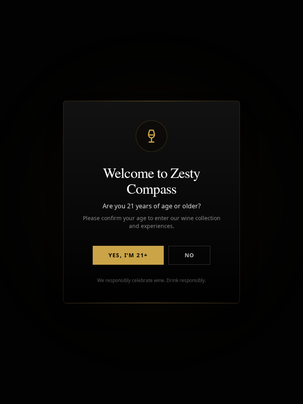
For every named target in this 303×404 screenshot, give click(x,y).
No (190, 255)
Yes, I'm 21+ (128, 255)
